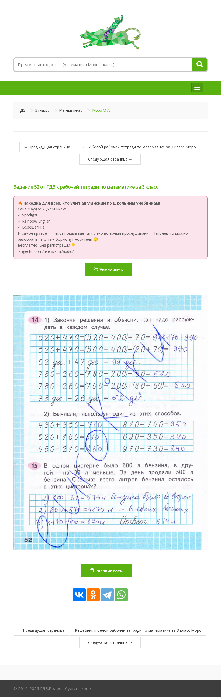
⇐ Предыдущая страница (47, 146)
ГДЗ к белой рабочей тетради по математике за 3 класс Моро (138, 146)
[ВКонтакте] (79, 594)
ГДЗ (21, 110)
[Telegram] (107, 594)
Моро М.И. (101, 110)
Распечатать (108, 570)
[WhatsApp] (121, 594)
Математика (69, 110)
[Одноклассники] (93, 594)
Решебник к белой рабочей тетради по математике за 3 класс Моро (138, 630)
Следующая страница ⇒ (110, 159)
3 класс (41, 110)
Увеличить (110, 269)
